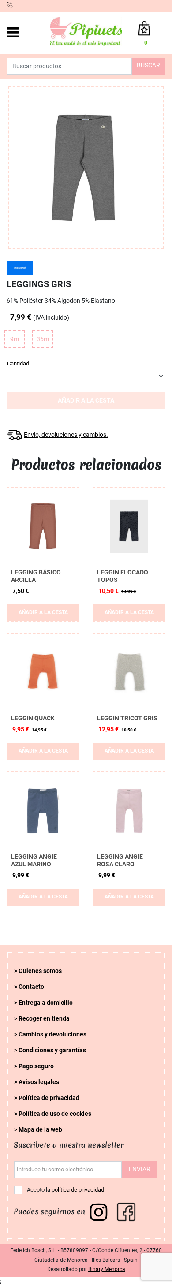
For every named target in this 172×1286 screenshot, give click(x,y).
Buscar (148, 65)
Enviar (139, 1169)
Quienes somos (40, 971)
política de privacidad (78, 1189)
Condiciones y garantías (52, 1050)
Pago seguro (36, 1066)
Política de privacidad (49, 1098)
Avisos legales (39, 1082)
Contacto (31, 987)
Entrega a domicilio (46, 1002)
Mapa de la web (40, 1129)
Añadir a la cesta (86, 400)
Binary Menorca (106, 1269)
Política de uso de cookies (55, 1114)
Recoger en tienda (44, 1018)
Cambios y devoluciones (52, 1034)
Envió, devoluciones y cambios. (66, 435)
